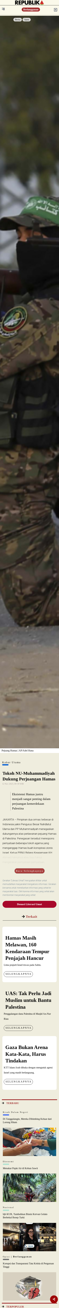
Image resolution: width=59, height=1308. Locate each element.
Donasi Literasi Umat (29, 904)
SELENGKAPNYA (19, 974)
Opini (26, 19)
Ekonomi (8, 1161)
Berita (17, 19)
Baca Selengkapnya (29, 871)
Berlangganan (30, 9)
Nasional (8, 1207)
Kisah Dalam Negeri (15, 1112)
